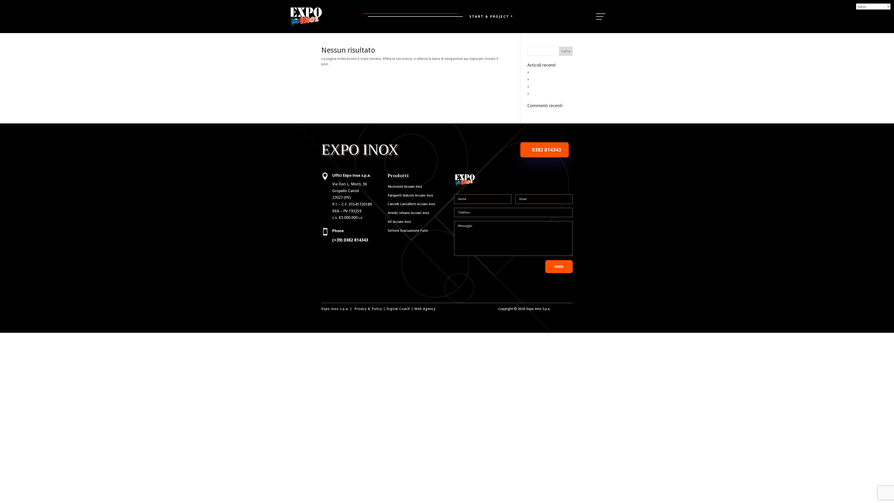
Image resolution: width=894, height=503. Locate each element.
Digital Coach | (399, 308)
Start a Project (489, 16)
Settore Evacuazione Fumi (408, 230)
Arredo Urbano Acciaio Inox (408, 213)
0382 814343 (546, 149)
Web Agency (425, 308)
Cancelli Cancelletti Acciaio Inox (411, 204)
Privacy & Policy (368, 308)
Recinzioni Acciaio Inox (405, 186)
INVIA (559, 266)
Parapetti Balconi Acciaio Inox (410, 195)
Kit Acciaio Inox (399, 221)
